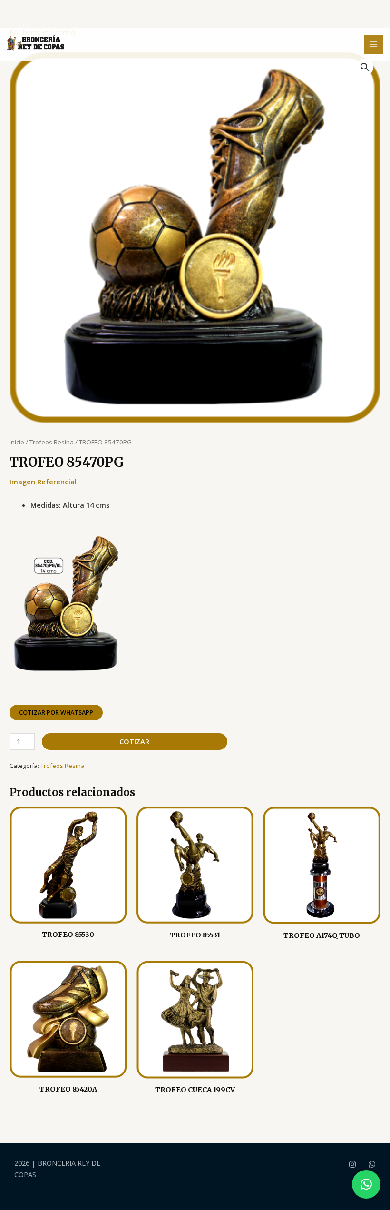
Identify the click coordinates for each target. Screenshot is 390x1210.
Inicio (17, 442)
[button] (364, 67)
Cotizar (134, 741)
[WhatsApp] (372, 1164)
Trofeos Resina (51, 442)
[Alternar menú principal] (373, 44)
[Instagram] (352, 1164)
